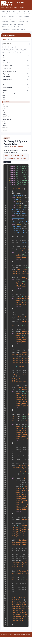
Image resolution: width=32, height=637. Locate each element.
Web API (10, 39)
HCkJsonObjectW (18, 209)
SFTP (4, 52)
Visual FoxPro (15, 29)
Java (20, 16)
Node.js (4, 19)
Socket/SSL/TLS (6, 119)
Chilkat (4, 11)
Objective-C (11, 19)
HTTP (21, 47)
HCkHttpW (15, 211)
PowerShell (14, 21)
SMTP (13, 52)
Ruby (27, 21)
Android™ (15, 11)
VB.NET (13, 26)
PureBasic (21, 21)
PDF (21, 49)
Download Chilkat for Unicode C (16, 158)
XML (17, 52)
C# (28, 11)
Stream (4, 123)
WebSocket (5, 127)
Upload (4, 125)
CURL (3, 95)
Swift (11, 24)
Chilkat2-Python (10, 14)
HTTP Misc (7, 102)
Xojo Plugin (24, 29)
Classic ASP (27, 14)
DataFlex (4, 16)
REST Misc (5, 106)
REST (25, 49)
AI (3, 47)
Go (16, 16)
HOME (9, 11)
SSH (3, 112)
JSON (11, 49)
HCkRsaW (15, 199)
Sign (9, 52)
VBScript (19, 26)
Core (4, 39)
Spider (4, 121)
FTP (17, 47)
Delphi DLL (11, 16)
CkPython (19, 14)
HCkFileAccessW (18, 232)
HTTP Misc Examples (16, 147)
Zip (21, 52)
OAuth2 (16, 49)
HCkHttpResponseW (19, 214)
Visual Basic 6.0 (6, 29)
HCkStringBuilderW (19, 222)
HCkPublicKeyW (17, 195)
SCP (3, 108)
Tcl (15, 24)
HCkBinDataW (17, 228)
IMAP (26, 47)
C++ (3, 14)
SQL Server (5, 24)
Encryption (12, 47)
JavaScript (26, 16)
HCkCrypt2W (16, 226)
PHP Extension (20, 19)
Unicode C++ (5, 26)
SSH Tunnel (5, 117)
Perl (27, 19)
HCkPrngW (15, 203)
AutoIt (21, 11)
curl (7, 47)
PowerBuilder (5, 21)
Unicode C (20, 24)
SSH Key (4, 114)
